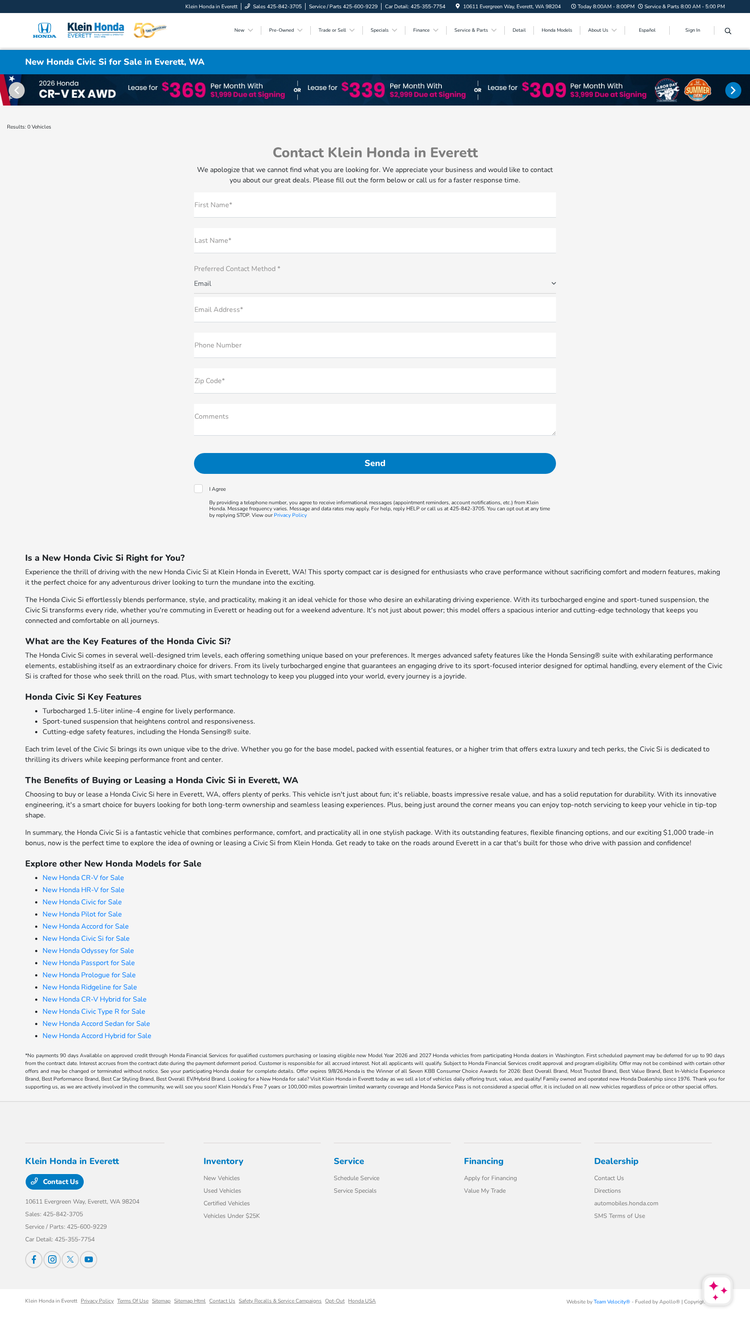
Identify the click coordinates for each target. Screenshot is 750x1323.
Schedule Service (356, 1178)
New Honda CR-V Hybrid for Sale (95, 999)
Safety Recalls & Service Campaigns (280, 1300)
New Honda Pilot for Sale (82, 914)
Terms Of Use (132, 1300)
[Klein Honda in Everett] (99, 30)
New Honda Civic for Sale (82, 902)
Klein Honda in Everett (51, 1300)
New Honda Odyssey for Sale (88, 951)
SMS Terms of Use (619, 1216)
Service (349, 1161)
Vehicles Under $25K (232, 1216)
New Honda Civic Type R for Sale (94, 1011)
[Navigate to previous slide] (6, 89)
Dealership (616, 1161)
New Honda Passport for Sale (89, 963)
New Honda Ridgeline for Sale (90, 987)
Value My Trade (485, 1191)
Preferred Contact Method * (237, 269)
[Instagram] (52, 1259)
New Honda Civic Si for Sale (86, 938)
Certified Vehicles (227, 1203)
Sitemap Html (190, 1300)
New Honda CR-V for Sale (83, 878)
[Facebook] (34, 1259)
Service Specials (355, 1191)
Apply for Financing (490, 1178)
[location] (458, 6)
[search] (728, 31)
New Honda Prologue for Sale (89, 975)
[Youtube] (88, 1259)
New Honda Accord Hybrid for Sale (97, 1036)
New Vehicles (222, 1178)
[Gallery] (375, 90)
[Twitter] (70, 1259)
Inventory (223, 1161)
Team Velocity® (612, 1301)
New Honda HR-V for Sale (84, 890)
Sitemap (161, 1300)
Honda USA (362, 1300)
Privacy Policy (290, 515)
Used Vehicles (222, 1191)
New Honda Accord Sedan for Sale (96, 1024)
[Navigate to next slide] (743, 89)
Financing (483, 1161)
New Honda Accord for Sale (86, 926)
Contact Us (60, 1182)
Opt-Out (335, 1300)
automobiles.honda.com (626, 1203)
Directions (607, 1191)
